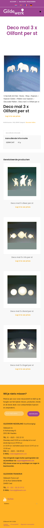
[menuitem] (13, 1)
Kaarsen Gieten (9, 99)
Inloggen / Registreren (27, 1)
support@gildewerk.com (25, 461)
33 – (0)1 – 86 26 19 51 (15, 487)
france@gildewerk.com (18, 490)
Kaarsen (34, 96)
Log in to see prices (12, 116)
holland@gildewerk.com (18, 454)
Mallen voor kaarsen (25, 99)
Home (21, 96)
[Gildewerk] (20, 11)
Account (13, 1)
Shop (27, 96)
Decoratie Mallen (10, 102)
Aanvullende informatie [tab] (13, 133)
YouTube (10, 499)
